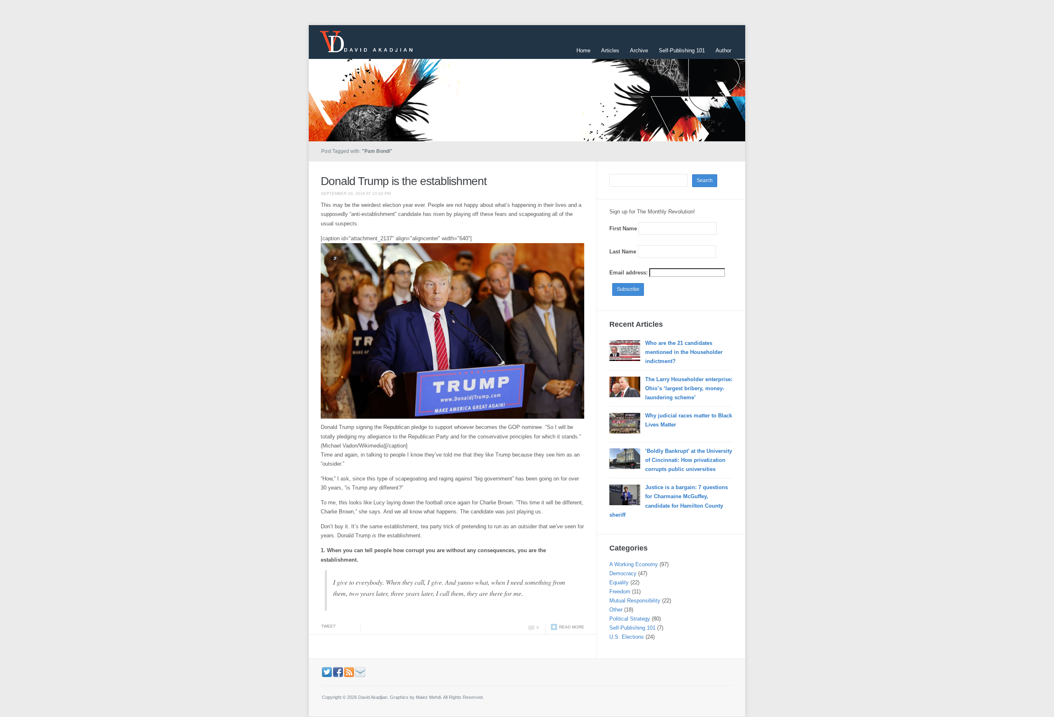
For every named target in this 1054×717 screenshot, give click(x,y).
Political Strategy (629, 619)
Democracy (623, 573)
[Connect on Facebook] (338, 671)
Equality (619, 582)
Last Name (622, 251)
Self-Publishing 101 (682, 50)
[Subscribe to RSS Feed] (349, 671)
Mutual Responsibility (634, 601)
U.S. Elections (626, 637)
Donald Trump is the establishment (404, 181)
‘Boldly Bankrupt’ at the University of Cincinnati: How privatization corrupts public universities (688, 460)
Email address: (629, 272)
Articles (610, 50)
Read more (571, 627)
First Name (623, 228)
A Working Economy (633, 564)
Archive (639, 50)
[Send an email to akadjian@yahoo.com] (360, 671)
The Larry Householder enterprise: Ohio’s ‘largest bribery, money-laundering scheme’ (688, 388)
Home (583, 50)
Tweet (328, 626)
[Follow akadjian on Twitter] (327, 671)
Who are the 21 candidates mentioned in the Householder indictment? (684, 352)
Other (616, 610)
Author (723, 50)
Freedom (619, 591)
